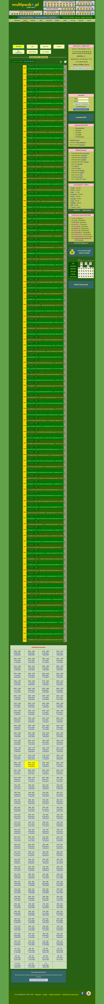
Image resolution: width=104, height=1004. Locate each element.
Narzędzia (17, 20)
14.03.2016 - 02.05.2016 (17, 795)
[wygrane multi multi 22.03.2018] (65, 507)
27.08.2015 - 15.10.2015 (17, 802)
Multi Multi (71, 17)
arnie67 (81, 177)
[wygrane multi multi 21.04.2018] (65, 161)
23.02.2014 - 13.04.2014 (59, 817)
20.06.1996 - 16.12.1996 (31, 966)
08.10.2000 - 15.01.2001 (31, 943)
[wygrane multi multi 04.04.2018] (65, 357)
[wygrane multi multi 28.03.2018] (65, 438)
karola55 (80, 164)
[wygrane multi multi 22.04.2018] (65, 150)
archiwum (87, 68)
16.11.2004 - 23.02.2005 (45, 914)
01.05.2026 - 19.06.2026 (45, 653)
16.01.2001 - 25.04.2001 (17, 943)
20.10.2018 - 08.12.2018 (31, 757)
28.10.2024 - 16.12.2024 (31, 676)
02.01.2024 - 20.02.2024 (59, 683)
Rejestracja (85, 104)
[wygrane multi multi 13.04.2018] (65, 253)
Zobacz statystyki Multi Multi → (38, 980)
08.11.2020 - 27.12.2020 (45, 728)
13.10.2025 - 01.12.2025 (45, 661)
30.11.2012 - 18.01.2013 (17, 839)
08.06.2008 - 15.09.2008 (31, 891)
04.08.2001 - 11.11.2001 (45, 936)
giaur (72, 192)
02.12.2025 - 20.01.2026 (31, 661)
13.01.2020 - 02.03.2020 (17, 743)
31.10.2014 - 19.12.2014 (45, 810)
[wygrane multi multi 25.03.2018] (65, 473)
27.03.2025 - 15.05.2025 (45, 668)
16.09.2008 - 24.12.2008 (17, 891)
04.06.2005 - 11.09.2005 (17, 914)
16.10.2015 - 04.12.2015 (59, 795)
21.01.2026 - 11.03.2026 (17, 661)
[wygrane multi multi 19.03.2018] (65, 542)
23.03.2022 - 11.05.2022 (17, 713)
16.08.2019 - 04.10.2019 (59, 743)
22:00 (32, 61)
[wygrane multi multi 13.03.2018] (65, 611)
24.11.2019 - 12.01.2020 (31, 743)
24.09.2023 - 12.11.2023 (31, 691)
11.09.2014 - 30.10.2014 (59, 810)
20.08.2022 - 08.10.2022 (31, 706)
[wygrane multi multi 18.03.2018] (65, 553)
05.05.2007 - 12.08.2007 (31, 899)
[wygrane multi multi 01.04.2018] (65, 392)
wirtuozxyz (86, 153)
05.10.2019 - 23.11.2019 (45, 743)
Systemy (81, 20)
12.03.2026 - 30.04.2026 (59, 653)
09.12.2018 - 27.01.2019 (17, 757)
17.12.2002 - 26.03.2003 (31, 928)
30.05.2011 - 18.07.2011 (59, 854)
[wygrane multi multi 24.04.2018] (65, 127)
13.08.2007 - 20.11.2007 (17, 899)
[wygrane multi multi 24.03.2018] (65, 484)
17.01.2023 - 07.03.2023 (45, 698)
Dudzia (73, 188)
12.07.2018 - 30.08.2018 (59, 757)
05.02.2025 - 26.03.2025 (59, 668)
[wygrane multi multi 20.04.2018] (65, 173)
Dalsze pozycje (86, 210)
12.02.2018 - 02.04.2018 (45, 765)
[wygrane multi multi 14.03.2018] (65, 600)
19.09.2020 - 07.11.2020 (59, 728)
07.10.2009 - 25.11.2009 (59, 876)
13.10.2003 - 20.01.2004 (45, 921)
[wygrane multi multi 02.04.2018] (65, 380)
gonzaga (86, 162)
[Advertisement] (52, 33)
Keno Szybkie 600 (18, 51)
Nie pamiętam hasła (81, 106)
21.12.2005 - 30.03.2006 (45, 906)
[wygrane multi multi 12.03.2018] (65, 623)
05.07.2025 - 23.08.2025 (17, 668)
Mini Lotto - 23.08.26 (52, 8)
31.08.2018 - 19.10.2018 (45, 757)
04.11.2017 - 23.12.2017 (17, 772)
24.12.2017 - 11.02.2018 (59, 765)
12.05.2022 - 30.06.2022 (59, 706)
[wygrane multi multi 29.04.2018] (65, 69)
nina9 (72, 201)
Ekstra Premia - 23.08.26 (85, 6)
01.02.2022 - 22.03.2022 (31, 713)
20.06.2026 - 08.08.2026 (31, 653)
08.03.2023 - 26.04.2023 (31, 698)
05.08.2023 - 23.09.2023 (45, 691)
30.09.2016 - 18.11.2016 (17, 787)
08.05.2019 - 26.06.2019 (31, 750)
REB (72, 205)
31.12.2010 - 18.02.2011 (45, 862)
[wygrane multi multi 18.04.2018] (65, 196)
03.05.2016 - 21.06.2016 (59, 787)
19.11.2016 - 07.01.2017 (59, 780)
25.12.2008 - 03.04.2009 (59, 884)
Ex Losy (73, 20)
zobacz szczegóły (84, 253)
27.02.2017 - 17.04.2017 (31, 780)
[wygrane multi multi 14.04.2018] (65, 242)
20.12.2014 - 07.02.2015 (31, 810)
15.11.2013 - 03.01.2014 (31, 824)
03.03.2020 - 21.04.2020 (59, 735)
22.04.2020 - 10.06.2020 (45, 735)
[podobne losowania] (65, 66)
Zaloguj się (77, 104)
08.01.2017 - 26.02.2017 (45, 780)
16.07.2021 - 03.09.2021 (31, 720)
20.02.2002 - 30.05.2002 (17, 936)
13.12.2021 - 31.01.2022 (45, 713)
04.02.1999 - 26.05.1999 (59, 951)
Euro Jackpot (45, 52)
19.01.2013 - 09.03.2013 (59, 832)
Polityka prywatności (55, 994)
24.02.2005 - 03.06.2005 (31, 914)
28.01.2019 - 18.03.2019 (59, 750)
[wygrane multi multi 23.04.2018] (65, 138)
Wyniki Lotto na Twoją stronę (70, 994)
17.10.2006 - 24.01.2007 (59, 899)
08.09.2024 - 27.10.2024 (45, 676)
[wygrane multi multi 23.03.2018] (65, 496)
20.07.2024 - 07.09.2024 (59, 676)
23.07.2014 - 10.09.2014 (17, 817)
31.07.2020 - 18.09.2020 (17, 735)
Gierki (65, 20)
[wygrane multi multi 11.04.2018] (65, 277)
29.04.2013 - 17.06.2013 (31, 832)
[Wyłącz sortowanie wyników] (61, 62)
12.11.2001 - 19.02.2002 (31, 936)
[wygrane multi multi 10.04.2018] (65, 288)
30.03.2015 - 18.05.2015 (59, 802)
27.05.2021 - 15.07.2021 (45, 720)
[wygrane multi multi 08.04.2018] (65, 311)
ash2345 (83, 159)
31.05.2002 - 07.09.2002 (59, 928)
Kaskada (83, 17)
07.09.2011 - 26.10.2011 (31, 854)
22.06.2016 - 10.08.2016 (45, 787)
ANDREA (73, 203)
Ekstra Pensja (89, 17)
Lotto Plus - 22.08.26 (67, 11)
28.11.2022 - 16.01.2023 (59, 698)
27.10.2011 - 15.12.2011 (17, 854)
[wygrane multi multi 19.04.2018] (65, 184)
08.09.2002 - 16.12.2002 (45, 928)
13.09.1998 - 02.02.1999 (17, 958)
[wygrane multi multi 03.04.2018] (65, 369)
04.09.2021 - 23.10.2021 (17, 720)
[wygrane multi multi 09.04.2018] (65, 300)
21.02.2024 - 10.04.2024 (45, 683)
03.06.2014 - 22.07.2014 (31, 817)
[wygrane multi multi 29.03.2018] (65, 426)
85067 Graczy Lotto (81, 285)
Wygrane (33, 20)
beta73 (77, 166)
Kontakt (45, 994)
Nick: (76, 98)
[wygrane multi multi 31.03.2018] (65, 403)
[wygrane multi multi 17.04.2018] (65, 207)
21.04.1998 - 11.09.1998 (31, 958)
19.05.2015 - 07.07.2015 (45, 802)
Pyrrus (73, 196)
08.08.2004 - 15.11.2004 (59, 914)
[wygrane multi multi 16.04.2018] (65, 219)
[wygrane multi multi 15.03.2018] (65, 588)
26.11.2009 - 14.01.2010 (45, 876)
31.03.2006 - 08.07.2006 (31, 906)
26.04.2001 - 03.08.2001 (59, 936)
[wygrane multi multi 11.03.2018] (65, 634)
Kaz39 (72, 190)
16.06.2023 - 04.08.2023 (59, 691)
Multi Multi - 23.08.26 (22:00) (51, 1)
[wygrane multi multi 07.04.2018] (65, 323)
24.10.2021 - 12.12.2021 (59, 713)
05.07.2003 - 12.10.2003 (59, 921)
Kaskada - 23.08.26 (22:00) (26, 11)
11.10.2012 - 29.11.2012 (31, 839)
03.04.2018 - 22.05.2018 (31, 765)
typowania (81, 68)
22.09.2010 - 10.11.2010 (17, 869)
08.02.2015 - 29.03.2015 (17, 810)
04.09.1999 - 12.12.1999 (31, 951)
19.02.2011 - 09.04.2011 (31, 862)
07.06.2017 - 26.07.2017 (59, 772)
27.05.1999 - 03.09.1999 (45, 951)
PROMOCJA (71, 1)
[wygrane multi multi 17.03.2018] (65, 565)
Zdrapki (57, 20)
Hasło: (76, 101)
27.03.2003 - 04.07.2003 (17, 928)
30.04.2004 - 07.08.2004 (17, 921)
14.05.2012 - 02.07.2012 (17, 847)
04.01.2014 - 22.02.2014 (17, 824)
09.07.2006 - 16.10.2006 (17, 906)
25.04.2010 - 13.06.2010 (59, 869)
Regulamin (77, 210)
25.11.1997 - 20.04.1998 (45, 958)
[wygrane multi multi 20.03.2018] (65, 530)
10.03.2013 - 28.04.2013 (45, 832)
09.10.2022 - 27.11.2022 (17, 706)
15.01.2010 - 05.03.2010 (31, 876)
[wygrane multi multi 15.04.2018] (65, 230)
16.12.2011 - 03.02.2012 (59, 847)
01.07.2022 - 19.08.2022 (45, 706)
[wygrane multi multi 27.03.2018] (65, 450)
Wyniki (25, 20)
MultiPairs (84, 243)
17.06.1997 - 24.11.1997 (59, 958)
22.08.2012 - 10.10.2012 (45, 839)
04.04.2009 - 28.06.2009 (45, 884)
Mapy (41, 20)
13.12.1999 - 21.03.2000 (17, 951)
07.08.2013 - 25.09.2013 (59, 824)
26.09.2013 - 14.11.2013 (45, 824)
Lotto (73, 263)
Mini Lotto (77, 17)
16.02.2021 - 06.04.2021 (17, 728)
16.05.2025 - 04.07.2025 (31, 668)
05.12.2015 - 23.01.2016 (45, 795)
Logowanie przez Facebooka (81, 109)
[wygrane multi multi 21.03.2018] (65, 519)
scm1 (84, 179)
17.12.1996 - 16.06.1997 (17, 966)
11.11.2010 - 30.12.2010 (59, 862)
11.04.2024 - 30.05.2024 (31, 683)
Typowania (49, 20)
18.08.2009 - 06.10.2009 (17, 884)
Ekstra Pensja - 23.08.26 (85, 1)
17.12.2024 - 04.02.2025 (17, 676)
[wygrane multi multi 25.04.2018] (65, 115)
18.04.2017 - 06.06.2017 (17, 780)
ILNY (81, 175)
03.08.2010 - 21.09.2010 (31, 869)
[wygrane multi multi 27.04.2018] (65, 92)
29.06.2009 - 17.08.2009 (31, 884)
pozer (79, 168)
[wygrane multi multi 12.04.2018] (65, 265)
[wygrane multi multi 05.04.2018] (65, 346)
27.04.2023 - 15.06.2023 (17, 698)
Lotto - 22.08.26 (51, 11)
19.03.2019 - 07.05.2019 (45, 750)
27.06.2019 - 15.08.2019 (17, 750)
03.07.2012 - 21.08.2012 (59, 839)
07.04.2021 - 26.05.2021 (59, 720)
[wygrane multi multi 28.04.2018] (65, 80)
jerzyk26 (82, 170)
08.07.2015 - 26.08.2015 (31, 802)
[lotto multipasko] (27, 5)
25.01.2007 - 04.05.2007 (45, 899)
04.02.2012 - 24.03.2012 (45, 847)
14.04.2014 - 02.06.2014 (45, 817)
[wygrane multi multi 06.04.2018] (65, 334)
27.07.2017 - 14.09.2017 (45, 772)
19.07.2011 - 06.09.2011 (45, 854)
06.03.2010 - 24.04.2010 (17, 876)
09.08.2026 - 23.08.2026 (17, 653)
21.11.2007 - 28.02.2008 (59, 891)
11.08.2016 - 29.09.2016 (31, 787)
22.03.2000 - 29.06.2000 (59, 943)
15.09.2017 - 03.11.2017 (31, 772)
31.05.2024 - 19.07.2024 (17, 683)
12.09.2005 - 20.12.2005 (59, 906)
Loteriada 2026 (81, 117)
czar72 (73, 207)
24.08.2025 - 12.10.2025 (59, 661)
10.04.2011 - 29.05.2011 (17, 862)
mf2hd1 (82, 172)
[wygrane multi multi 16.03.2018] (65, 576)
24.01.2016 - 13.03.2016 (31, 795)
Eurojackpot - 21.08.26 (85, 11)
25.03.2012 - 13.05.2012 (31, 847)
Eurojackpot (73, 266)
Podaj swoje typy (74, 140)
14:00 (27, 61)
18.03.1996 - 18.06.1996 (45, 966)
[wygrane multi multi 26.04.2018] (65, 104)
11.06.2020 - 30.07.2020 (31, 735)
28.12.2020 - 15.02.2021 (31, 728)
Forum (89, 20)
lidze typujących (81, 142)
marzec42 (84, 157)
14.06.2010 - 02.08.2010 (45, 869)
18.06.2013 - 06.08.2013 (17, 832)
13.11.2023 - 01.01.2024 (17, 691)
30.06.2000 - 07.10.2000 (45, 943)
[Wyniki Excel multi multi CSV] (65, 62)
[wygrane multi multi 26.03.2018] (65, 461)
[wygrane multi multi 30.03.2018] (65, 415)
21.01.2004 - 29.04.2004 (31, 921)
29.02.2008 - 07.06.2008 (45, 891)
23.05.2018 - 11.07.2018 (17, 765)
